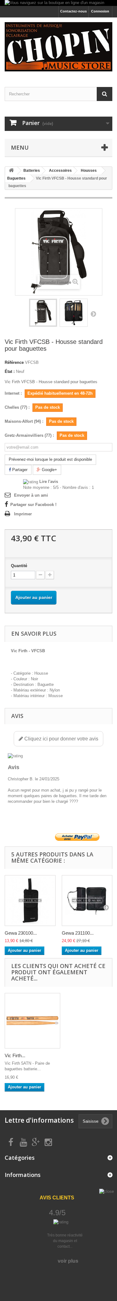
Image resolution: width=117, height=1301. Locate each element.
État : (10, 371)
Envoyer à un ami (31, 495)
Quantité (19, 565)
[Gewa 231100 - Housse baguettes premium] (87, 900)
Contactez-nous (73, 11)
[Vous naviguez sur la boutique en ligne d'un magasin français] (58, 3)
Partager (19, 469)
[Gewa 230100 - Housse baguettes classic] (30, 900)
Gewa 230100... (21, 933)
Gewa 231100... (78, 933)
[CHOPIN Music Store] (58, 46)
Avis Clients (57, 1197)
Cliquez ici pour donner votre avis (60, 738)
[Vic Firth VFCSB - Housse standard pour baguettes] (43, 312)
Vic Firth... (15, 1055)
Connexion (100, 11)
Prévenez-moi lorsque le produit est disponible (50, 459)
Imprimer (23, 514)
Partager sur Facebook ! (33, 504)
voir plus (68, 1261)
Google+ (49, 469)
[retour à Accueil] (11, 171)
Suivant (93, 314)
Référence (14, 362)
